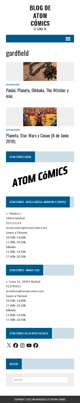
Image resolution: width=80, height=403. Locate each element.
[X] (9, 345)
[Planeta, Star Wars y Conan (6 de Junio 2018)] (40, 123)
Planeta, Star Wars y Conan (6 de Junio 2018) (37, 138)
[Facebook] (16, 345)
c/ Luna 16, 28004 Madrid (23, 281)
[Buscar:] (40, 379)
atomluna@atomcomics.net (25, 291)
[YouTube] (29, 345)
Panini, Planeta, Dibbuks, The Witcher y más (37, 93)
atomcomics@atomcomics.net (26, 228)
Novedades (13, 84)
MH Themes (60, 399)
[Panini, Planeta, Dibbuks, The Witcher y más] (40, 78)
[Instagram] (22, 345)
